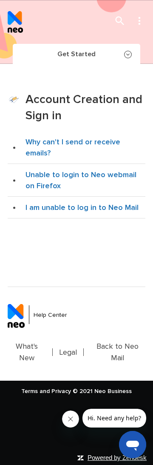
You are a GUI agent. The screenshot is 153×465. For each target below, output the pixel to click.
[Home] (15, 21)
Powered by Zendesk (117, 457)
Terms (29, 391)
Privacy (61, 391)
